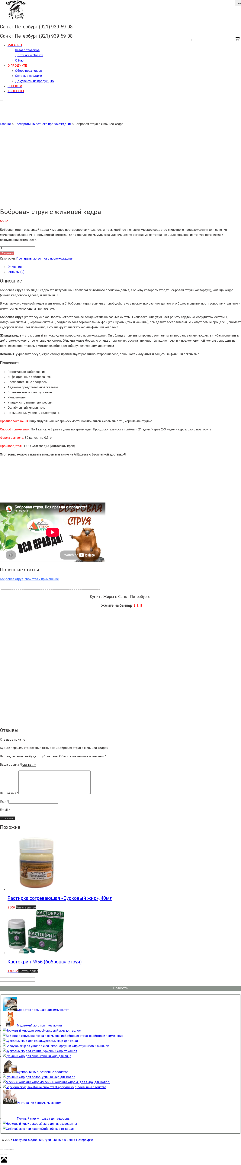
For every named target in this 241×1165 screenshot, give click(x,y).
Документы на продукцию (34, 81)
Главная (5, 124)
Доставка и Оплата (29, 55)
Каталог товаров (27, 50)
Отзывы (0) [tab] (16, 272)
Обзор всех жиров (28, 70)
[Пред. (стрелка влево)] (1, 1154)
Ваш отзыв (9, 793)
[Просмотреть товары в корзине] (237, 38)
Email (5, 810)
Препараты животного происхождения (43, 124)
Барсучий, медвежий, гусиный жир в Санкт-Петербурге (53, 1140)
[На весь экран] (5, 1149)
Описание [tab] (15, 267)
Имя (4, 801)
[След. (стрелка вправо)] (5, 1154)
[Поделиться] (9, 1149)
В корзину (7, 253)
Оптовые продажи (28, 76)
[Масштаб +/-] (1, 1149)
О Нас (19, 60)
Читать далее (26, 907)
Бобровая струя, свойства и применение (29, 579)
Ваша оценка (10, 764)
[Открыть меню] (1, 100)
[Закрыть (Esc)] (12, 1149)
